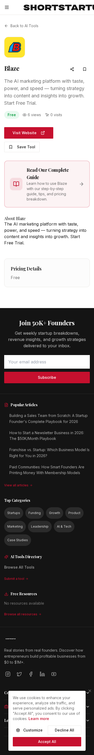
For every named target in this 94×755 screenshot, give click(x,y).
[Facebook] (30, 674)
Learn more (38, 718)
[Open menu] (7, 7)
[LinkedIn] (42, 674)
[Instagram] (7, 674)
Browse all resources (20, 614)
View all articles (16, 485)
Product (74, 513)
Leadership (40, 526)
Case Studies (17, 540)
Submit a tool (14, 579)
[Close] (90, 691)
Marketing (15, 526)
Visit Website (25, 133)
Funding (34, 513)
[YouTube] (53, 674)
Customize (33, 730)
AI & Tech (64, 526)
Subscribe (47, 377)
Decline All (64, 730)
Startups (13, 513)
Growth (54, 513)
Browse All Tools (19, 567)
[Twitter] (19, 674)
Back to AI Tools (24, 25)
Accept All (47, 741)
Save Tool (26, 147)
